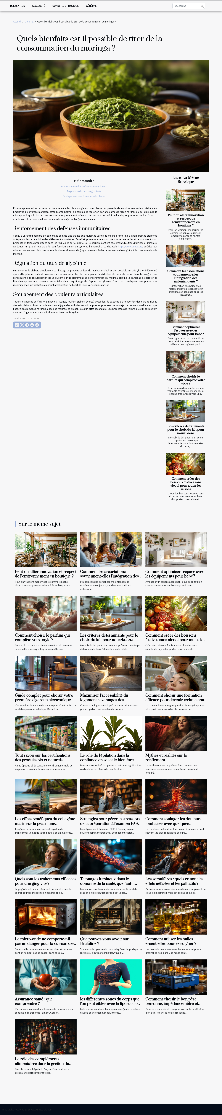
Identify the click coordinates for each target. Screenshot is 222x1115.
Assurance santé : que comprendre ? (34, 1001)
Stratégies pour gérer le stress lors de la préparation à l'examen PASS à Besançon (110, 824)
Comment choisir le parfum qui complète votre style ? (186, 380)
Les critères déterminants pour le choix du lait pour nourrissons (185, 429)
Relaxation (17, 5)
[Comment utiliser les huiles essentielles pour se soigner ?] (176, 916)
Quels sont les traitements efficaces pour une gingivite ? (45, 881)
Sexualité (38, 5)
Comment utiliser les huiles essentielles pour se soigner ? (170, 941)
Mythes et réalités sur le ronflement (166, 758)
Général (91, 5)
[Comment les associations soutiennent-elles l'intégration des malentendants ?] (185, 256)
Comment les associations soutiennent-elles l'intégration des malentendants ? (185, 276)
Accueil (17, 21)
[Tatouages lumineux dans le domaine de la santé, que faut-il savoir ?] (111, 856)
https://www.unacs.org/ (130, 246)
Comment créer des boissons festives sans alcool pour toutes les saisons (185, 484)
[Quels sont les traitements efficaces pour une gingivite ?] (46, 856)
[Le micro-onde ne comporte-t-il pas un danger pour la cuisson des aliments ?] (46, 916)
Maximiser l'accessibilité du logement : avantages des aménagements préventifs (104, 700)
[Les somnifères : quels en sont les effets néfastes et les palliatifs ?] (176, 856)
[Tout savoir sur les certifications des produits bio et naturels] (46, 732)
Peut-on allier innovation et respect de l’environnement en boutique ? (186, 220)
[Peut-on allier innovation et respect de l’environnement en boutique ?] (185, 200)
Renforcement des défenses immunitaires (84, 186)
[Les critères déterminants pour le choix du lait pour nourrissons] (185, 411)
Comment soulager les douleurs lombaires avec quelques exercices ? (173, 824)
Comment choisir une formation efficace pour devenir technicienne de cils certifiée (175, 700)
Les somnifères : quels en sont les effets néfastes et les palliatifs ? (174, 881)
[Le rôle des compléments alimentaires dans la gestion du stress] (46, 1036)
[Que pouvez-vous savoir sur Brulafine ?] (111, 916)
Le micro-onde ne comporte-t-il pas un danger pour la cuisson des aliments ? (44, 944)
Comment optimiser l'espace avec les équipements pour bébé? (186, 330)
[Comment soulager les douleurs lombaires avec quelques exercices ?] (176, 796)
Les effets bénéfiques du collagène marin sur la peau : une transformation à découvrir (45, 824)
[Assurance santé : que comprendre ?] (46, 976)
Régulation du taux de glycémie (84, 191)
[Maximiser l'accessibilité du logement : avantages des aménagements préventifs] (111, 672)
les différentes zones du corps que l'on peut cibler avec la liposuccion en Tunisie (110, 1004)
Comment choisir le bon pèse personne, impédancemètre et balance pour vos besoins (171, 1004)
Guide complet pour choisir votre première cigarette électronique (44, 697)
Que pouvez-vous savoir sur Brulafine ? (104, 941)
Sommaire (86, 180)
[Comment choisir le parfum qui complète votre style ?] (185, 362)
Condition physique (65, 5)
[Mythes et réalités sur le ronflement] (176, 732)
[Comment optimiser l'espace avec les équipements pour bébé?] (185, 312)
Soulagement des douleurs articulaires (84, 196)
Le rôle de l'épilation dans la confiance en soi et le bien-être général (107, 760)
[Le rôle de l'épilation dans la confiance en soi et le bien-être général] (111, 732)
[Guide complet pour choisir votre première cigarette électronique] (46, 672)
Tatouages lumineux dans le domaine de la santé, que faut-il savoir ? (107, 884)
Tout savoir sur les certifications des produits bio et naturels (42, 758)
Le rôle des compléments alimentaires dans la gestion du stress (42, 1064)
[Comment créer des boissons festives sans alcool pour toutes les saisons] (185, 464)
